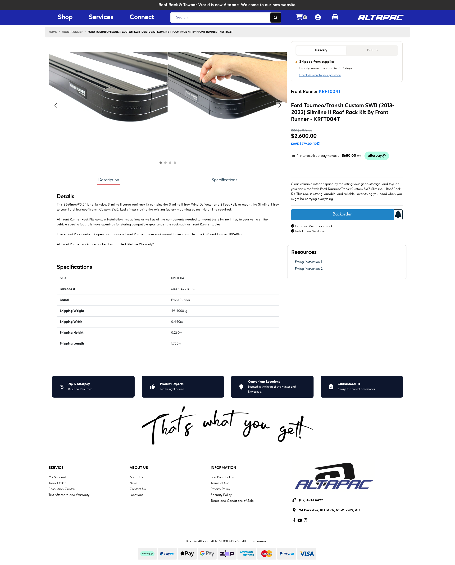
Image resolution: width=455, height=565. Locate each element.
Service (56, 468)
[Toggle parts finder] (335, 17)
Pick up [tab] (372, 50)
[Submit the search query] (275, 17)
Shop (65, 17)
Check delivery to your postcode (320, 75)
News (133, 483)
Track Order (57, 483)
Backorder (342, 214)
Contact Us (138, 489)
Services (101, 17)
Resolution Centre (62, 489)
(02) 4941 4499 (311, 500)
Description (108, 180)
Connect (142, 17)
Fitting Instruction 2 (309, 268)
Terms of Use (220, 483)
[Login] (318, 17)
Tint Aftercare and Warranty (69, 495)
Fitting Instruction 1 (308, 262)
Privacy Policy (220, 489)
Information (223, 468)
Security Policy (221, 495)
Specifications (224, 180)
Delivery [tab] (321, 50)
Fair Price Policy (222, 477)
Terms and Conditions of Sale (232, 500)
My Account (57, 477)
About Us (139, 468)
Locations (136, 495)
